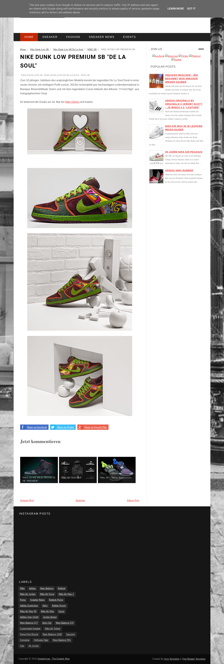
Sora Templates (171, 659)
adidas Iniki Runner (179, 170)
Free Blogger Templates (193, 659)
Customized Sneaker (30, 629)
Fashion (73, 37)
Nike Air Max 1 (66, 594)
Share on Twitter (65, 427)
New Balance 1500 (52, 634)
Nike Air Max (47, 611)
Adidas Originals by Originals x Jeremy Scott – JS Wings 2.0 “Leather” (184, 104)
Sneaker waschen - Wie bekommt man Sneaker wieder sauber (181, 78)
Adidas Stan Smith (29, 617)
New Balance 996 (62, 640)
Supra (61, 611)
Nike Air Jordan (28, 594)
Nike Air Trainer (52, 629)
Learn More (176, 8)
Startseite (80, 500)
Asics (45, 606)
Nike (22, 588)
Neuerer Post (27, 500)
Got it (191, 8)
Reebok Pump (56, 600)
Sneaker (50, 37)
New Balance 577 (29, 623)
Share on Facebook (37, 427)
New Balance (46, 588)
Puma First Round (29, 634)
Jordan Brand (50, 617)
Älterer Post (133, 500)
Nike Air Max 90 (28, 611)
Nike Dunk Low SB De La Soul (62, 75)
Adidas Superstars (29, 606)
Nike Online (72, 102)
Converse (24, 640)
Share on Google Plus (95, 427)
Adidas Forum (59, 606)
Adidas (32, 588)
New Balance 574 (65, 623)
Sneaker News (37, 600)
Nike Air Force (47, 594)
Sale (22, 646)
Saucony (70, 634)
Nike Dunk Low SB (32, 75)
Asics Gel (46, 623)
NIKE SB (85, 75)
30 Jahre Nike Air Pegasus (183, 152)
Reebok (61, 588)
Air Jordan (34, 646)
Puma (23, 600)
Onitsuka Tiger (41, 640)
